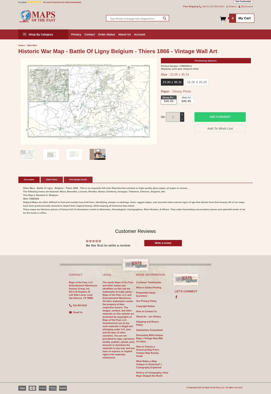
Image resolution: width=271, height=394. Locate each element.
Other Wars (32, 45)
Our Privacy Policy (146, 301)
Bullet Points (51, 180)
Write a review (163, 243)
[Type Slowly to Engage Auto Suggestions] (164, 18)
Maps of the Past (212, 387)
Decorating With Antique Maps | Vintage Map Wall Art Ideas (149, 338)
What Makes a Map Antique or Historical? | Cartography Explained (149, 364)
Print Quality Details (78, 180)
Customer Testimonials (148, 282)
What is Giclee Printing (148, 287)
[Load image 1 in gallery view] (28, 154)
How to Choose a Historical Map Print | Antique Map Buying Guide (147, 351)
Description (29, 180)
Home (21, 45)
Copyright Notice (145, 306)
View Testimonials (243, 1)
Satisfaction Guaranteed (149, 330)
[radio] (172, 82)
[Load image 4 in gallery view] (97, 154)
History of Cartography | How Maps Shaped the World (152, 374)
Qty (163, 117)
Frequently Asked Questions (145, 294)
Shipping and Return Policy (147, 323)
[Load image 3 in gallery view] (74, 154)
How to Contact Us (146, 311)
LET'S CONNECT (186, 291)
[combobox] (137, 18)
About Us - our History (148, 316)
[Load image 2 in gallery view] (51, 154)
